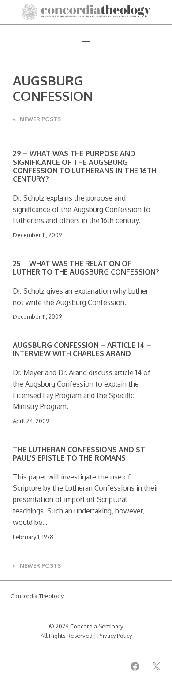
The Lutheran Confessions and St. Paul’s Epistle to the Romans (80, 453)
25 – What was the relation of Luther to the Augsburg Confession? (86, 267)
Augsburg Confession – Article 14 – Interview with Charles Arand (82, 349)
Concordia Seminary (96, 626)
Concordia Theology (37, 595)
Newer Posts (37, 119)
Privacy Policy (114, 635)
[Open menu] (86, 43)
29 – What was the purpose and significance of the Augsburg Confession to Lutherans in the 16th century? (85, 166)
